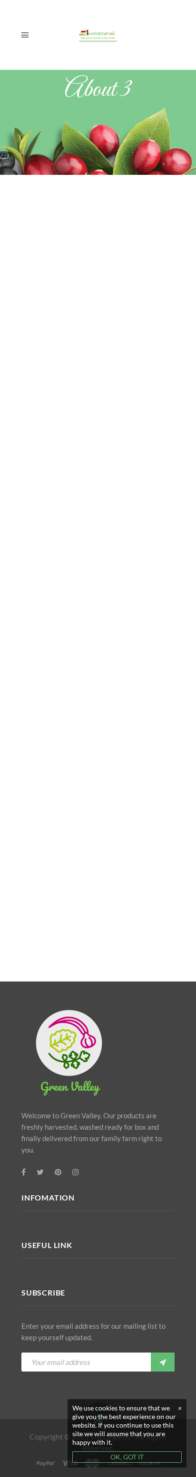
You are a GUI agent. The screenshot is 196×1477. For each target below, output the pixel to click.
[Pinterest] (58, 1172)
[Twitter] (40, 1172)
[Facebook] (23, 1172)
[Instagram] (75, 1172)
